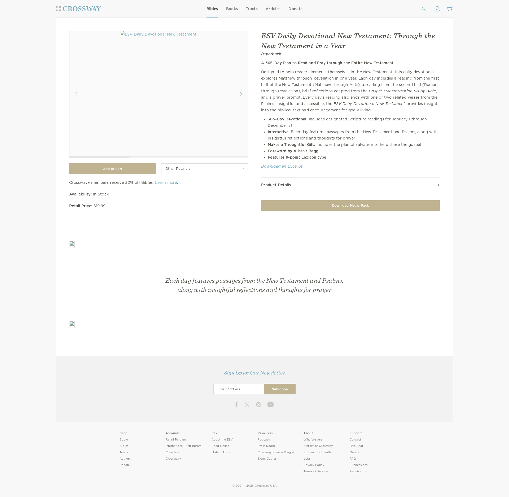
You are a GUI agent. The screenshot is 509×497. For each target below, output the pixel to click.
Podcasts (264, 439)
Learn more (166, 182)
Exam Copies (267, 458)
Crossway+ (174, 458)
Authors (125, 458)
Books (232, 9)
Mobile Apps (221, 452)
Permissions (358, 471)
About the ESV (222, 439)
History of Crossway (318, 446)
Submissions (358, 465)
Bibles (212, 9)
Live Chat (356, 446)
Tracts (252, 9)
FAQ (353, 458)
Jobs (307, 458)
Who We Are (313, 439)
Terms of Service (316, 471)
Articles (273, 9)
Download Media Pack (350, 205)
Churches (172, 452)
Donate (295, 9)
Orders (354, 452)
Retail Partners (176, 439)
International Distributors (183, 446)
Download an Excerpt (281, 166)
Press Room (266, 446)
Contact (355, 439)
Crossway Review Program (277, 452)
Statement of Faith (317, 452)
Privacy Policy (314, 465)
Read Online (220, 446)
